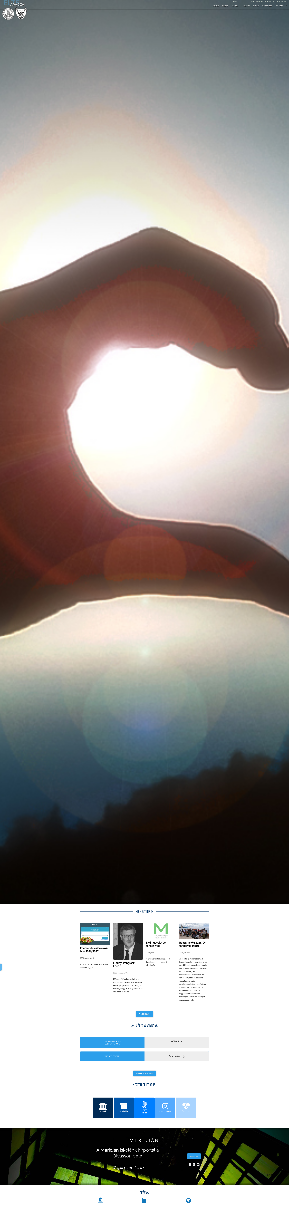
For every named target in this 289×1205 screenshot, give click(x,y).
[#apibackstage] (165, 1117)
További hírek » (144, 1014)
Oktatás (256, 6)
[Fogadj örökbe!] (144, 1117)
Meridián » (194, 1156)
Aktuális (216, 6)
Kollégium (246, 6)
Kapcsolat (279, 6)
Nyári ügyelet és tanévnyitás (156, 944)
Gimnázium (235, 6)
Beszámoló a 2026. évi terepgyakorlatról (192, 944)
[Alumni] (103, 1117)
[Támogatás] (186, 1117)
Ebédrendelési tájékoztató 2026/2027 (94, 950)
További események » (144, 1073)
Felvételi (225, 6)
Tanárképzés (267, 6)
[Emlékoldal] (124, 1117)
